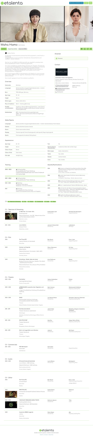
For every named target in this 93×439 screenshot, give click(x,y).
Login (86, 3)
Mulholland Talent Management (64, 77)
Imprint (41, 434)
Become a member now (76, 3)
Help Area (51, 434)
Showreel (60, 58)
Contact (46, 434)
